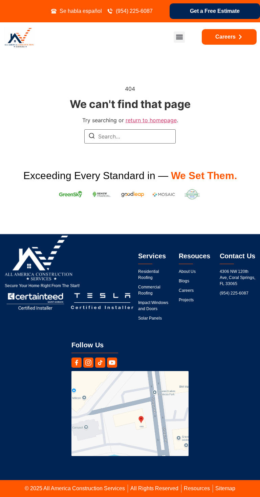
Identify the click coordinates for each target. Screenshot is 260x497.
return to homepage (151, 120)
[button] (179, 37)
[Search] (92, 137)
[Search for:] (130, 136)
